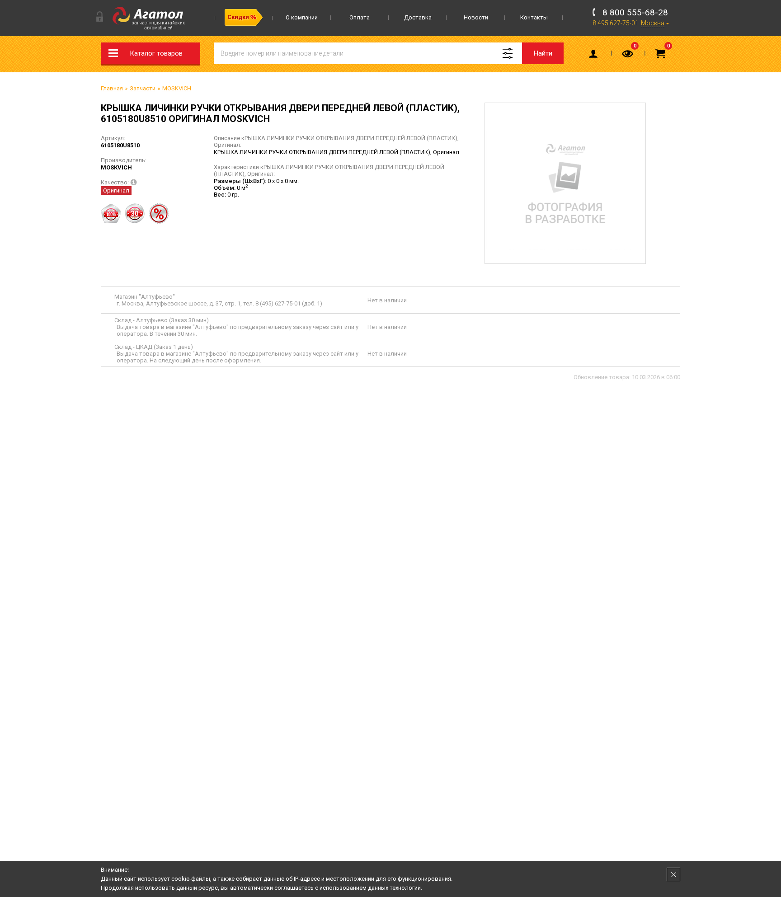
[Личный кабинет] (595, 55)
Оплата (359, 17)
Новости (476, 17)
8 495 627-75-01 (616, 23)
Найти (543, 53)
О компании (302, 17)
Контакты (534, 17)
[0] (628, 55)
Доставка (418, 17)
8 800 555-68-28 (635, 12)
